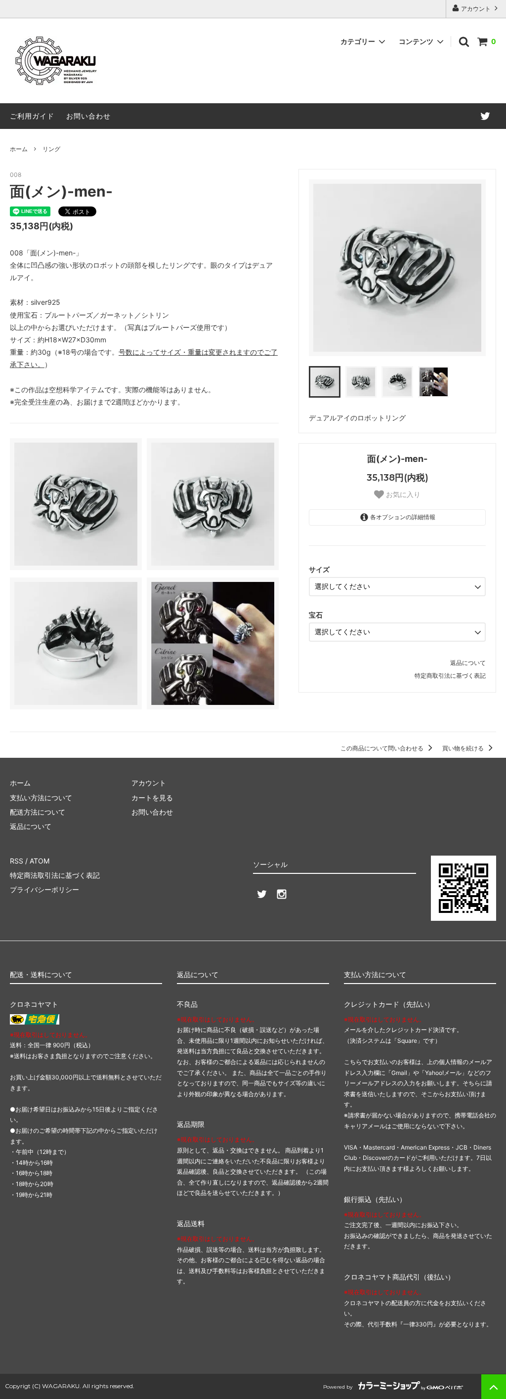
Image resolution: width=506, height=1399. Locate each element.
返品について (468, 662)
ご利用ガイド (32, 116)
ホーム (19, 149)
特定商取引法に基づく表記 (450, 675)
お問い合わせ (88, 116)
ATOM (39, 861)
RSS (16, 861)
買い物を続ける (463, 748)
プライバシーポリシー (44, 889)
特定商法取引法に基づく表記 (55, 875)
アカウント (476, 8)
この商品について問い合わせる (382, 748)
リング (51, 149)
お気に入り (402, 494)
